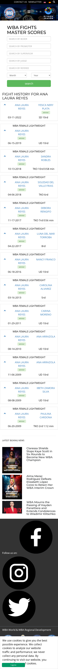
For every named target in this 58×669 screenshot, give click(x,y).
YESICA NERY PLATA (45, 106)
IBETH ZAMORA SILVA (46, 389)
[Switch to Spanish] (49, 1)
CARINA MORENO (45, 312)
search (29, 83)
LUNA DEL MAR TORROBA (46, 235)
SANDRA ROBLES (46, 158)
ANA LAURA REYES (22, 106)
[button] (5, 104)
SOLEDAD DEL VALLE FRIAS (46, 183)
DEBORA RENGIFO (45, 209)
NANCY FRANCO (45, 259)
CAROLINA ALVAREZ (46, 286)
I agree (13, 665)
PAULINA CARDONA (46, 415)
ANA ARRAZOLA (45, 336)
